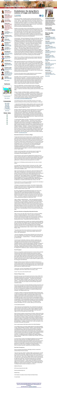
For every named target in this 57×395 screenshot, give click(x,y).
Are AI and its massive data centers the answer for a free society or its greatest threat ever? (8, 74)
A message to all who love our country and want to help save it (8, 12)
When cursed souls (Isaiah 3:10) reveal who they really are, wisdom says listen (50, 64)
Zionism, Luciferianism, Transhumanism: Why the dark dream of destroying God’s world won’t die (50, 47)
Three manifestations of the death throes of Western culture (50, 73)
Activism (24, 7)
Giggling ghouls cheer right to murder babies (8, 78)
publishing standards (32, 386)
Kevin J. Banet (7, 107)
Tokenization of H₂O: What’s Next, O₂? (8, 49)
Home (5, 7)
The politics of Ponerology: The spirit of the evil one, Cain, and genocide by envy (50, 51)
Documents (18, 7)
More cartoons (7, 98)
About (28, 7)
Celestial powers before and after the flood (50, 60)
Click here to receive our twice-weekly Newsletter (44, 0)
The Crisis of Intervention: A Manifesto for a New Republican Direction (8, 44)
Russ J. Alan (7, 104)
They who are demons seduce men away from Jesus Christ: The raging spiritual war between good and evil (50, 38)
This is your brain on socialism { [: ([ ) (8, 58)
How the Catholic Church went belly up (8, 40)
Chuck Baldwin (7, 106)
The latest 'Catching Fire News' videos (8, 33)
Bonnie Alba (7, 105)
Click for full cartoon (7, 96)
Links (14, 7)
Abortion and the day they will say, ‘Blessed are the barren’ (8, 69)
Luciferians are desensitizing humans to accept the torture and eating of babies (50, 42)
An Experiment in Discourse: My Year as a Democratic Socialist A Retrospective (8, 53)
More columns (7, 80)
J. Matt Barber (7, 108)
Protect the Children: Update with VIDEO (8, 21)
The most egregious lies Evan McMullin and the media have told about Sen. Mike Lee (8, 17)
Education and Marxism (8, 61)
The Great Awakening (48, 71)
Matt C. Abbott (7, 103)
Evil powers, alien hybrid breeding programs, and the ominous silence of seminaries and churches (50, 56)
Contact (32, 7)
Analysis (9, 7)
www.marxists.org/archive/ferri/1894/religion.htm (23, 98)
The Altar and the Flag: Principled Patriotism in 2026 (8, 65)
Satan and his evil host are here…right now (49, 68)
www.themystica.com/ (23, 132)
